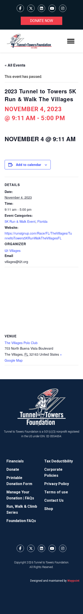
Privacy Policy (56, 484)
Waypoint (73, 580)
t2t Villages (13, 250)
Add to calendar (28, 164)
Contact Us (54, 500)
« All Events (15, 65)
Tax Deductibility (58, 461)
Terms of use (56, 492)
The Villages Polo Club (21, 342)
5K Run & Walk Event (20, 221)
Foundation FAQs (21, 521)
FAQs (29, 498)
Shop (48, 509)
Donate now (41, 20)
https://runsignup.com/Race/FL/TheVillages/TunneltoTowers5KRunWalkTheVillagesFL (38, 235)
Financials (15, 461)
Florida (42, 221)
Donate (12, 469)
